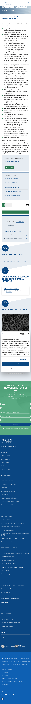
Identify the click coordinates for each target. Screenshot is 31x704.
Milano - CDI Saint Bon (11, 289)
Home (3, 17)
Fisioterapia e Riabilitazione (9, 498)
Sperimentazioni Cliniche (8, 542)
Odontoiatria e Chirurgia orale (10, 501)
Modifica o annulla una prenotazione (12, 567)
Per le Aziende (6, 614)
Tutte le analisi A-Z (6, 516)
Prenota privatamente (7, 556)
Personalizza (22, 359)
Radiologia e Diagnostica (8, 484)
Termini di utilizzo (7, 669)
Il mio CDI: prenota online (8, 563)
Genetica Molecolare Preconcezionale (12, 538)
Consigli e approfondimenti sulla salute (12, 585)
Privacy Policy (5, 672)
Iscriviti (15, 424)
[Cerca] (28, 3)
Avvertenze (5, 684)
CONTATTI (4, 637)
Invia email (9, 167)
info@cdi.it (11, 225)
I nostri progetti (5, 462)
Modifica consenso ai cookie (9, 678)
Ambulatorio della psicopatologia (10, 18)
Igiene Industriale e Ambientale (10, 622)
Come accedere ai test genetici (10, 526)
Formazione (4, 608)
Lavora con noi (5, 469)
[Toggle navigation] (2, 3)
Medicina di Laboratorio (9, 511)
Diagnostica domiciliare (8, 505)
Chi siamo (4, 452)
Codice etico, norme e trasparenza (11, 466)
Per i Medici (5, 602)
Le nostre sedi (5, 459)
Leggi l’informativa (24, 428)
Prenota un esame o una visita (15, 212)
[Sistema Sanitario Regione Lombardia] (15, 646)
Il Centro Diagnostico (8, 447)
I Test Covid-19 (5, 520)
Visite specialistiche (21, 17)
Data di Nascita (5, 416)
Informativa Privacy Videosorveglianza (12, 681)
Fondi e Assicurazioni (7, 560)
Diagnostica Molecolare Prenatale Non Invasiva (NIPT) (15, 534)
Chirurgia (4, 487)
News (3, 632)
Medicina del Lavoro (7, 619)
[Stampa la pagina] (27, 205)
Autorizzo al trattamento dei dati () (16, 428)
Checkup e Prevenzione (8, 491)
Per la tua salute (7, 580)
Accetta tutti (15, 364)
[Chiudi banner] (28, 333)
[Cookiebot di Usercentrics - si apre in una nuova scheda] (19, 334)
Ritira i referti (5, 570)
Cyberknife (4, 494)
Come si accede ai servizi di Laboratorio (12, 523)
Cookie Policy (5, 675)
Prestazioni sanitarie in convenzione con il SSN (15, 553)
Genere (2, 412)
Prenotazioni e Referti (9, 548)
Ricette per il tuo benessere (10, 598)
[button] (8, 373)
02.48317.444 (20, 222)
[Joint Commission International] (3, 646)
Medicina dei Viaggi (7, 626)
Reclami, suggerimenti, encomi (10, 574)
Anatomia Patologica (7, 530)
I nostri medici (5, 455)
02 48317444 (9, 292)
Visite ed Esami (10, 17)
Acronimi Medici (6, 592)
